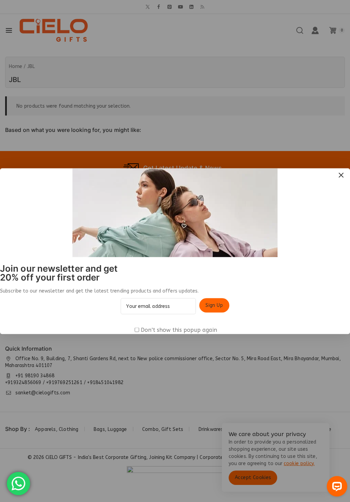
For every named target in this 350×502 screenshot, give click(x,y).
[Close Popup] (341, 175)
